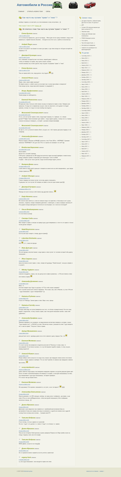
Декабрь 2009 (85, 75)
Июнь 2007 (84, 146)
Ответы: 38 (38, 25)
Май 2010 (84, 63)
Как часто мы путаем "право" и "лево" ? (39, 18)
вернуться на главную (92, 471)
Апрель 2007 (85, 151)
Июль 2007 (84, 144)
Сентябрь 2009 (86, 82)
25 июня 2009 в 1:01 (23, 450)
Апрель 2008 (85, 122)
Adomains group (28, 471)
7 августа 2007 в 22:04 (24, 46)
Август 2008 (85, 113)
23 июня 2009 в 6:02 (23, 407)
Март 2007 (84, 153)
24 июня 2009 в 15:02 (24, 430)
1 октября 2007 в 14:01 (24, 138)
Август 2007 (85, 141)
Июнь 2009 (84, 89)
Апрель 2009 (85, 94)
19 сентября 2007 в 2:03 (24, 102)
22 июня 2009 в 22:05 (24, 394)
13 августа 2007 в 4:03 (24, 80)
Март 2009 (84, 96)
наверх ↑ (102, 471)
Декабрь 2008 (85, 103)
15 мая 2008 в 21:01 (23, 240)
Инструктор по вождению (88, 45)
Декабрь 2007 (85, 132)
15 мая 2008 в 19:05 (23, 231)
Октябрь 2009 (85, 79)
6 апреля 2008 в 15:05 (24, 198)
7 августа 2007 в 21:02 (24, 35)
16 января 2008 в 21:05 (24, 166)
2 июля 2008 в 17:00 (23, 307)
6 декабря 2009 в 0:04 (24, 459)
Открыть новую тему (35, 11)
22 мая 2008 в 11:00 (23, 261)
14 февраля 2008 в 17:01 (25, 189)
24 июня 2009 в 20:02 (24, 441)
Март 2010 (84, 67)
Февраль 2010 (85, 70)
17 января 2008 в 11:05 (24, 178)
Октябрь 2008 (85, 108)
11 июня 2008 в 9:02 (23, 298)
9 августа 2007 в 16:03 (24, 57)
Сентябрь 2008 (86, 110)
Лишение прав (85, 31)
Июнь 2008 (84, 117)
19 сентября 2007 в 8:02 (24, 114)
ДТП (83, 25)
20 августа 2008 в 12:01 (24, 369)
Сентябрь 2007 (86, 139)
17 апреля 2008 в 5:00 (24, 220)
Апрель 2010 (85, 65)
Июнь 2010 (84, 60)
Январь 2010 (85, 72)
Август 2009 (85, 84)
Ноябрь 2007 (85, 134)
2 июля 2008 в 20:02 (23, 320)
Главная (21, 11)
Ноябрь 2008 (85, 106)
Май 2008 (84, 120)
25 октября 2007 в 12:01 (24, 149)
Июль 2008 (84, 115)
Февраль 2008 (85, 127)
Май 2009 (84, 91)
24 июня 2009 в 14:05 (24, 420)
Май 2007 (84, 148)
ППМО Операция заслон (88, 38)
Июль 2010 (84, 58)
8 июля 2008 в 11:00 (23, 355)
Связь (48, 11)
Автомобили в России (34, 5)
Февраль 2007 (85, 156)
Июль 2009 (84, 87)
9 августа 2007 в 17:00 (24, 70)
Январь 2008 (85, 129)
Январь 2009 (85, 101)
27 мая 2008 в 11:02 (23, 283)
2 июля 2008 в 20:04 (23, 333)
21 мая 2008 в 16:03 (23, 250)
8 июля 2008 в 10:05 (23, 343)
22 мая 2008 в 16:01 (23, 272)
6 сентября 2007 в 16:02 (24, 93)
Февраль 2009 (85, 98)
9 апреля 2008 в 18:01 (24, 211)
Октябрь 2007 (85, 137)
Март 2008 (84, 125)
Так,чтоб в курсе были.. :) (88, 43)
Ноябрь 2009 (85, 77)
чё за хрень (85, 40)
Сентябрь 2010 (86, 55)
